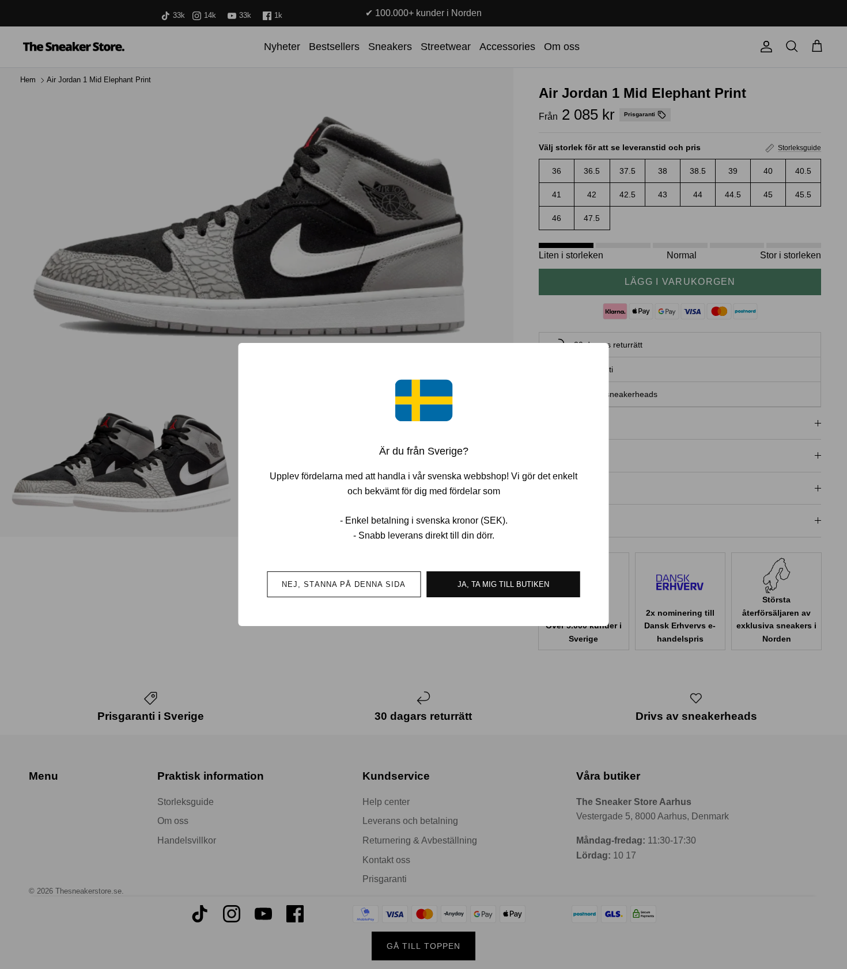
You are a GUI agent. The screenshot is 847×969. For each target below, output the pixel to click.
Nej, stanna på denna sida (344, 584)
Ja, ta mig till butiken (503, 584)
